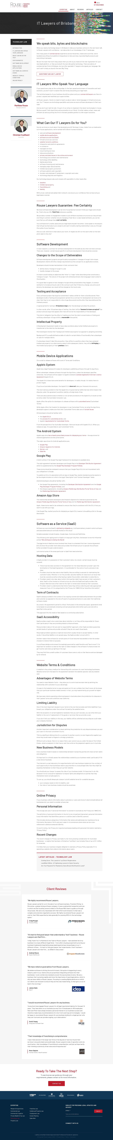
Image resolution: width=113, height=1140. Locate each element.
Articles (89, 9)
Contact (99, 9)
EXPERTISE (63, 9)
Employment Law (34, 1113)
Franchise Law (34, 1108)
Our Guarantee (18, 60)
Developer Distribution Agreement (90, 463)
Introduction (17, 48)
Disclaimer (73, 1137)
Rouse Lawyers (48, 1137)
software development (53, 133)
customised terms (84, 401)
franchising (43, 187)
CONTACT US (56, 1083)
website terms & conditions (49, 142)
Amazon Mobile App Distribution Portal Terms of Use (80, 489)
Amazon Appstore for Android (50, 447)
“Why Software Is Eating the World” (52, 540)
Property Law (14, 1120)
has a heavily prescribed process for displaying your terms (67, 435)
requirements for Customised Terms (57, 421)
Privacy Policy (60, 1137)
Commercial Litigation (17, 1113)
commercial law (55, 54)
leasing (42, 189)
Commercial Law (15, 1111)
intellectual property (47, 185)
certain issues (89, 409)
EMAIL (68, 1110)
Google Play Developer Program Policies (69, 466)
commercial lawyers (86, 94)
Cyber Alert (33, 1118)
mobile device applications (48, 135)
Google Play (43, 445)
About (72, 9)
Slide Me (42, 451)
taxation (42, 182)
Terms (67, 1137)
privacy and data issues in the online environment (56, 155)
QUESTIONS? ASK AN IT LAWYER (50, 74)
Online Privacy (18, 80)
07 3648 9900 (99, 5)
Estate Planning (34, 1116)
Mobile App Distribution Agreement (54, 491)
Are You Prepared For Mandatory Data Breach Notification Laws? (63, 866)
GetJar (42, 449)
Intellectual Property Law (37, 1111)
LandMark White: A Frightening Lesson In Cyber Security (60, 863)
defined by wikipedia (63, 528)
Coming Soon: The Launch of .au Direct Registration (58, 860)
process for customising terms (53, 419)
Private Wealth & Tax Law (18, 1116)
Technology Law (15, 1118)
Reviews (80, 9)
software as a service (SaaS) (49, 137)
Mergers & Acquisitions (17, 1108)
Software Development (21, 63)
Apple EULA (47, 416)
